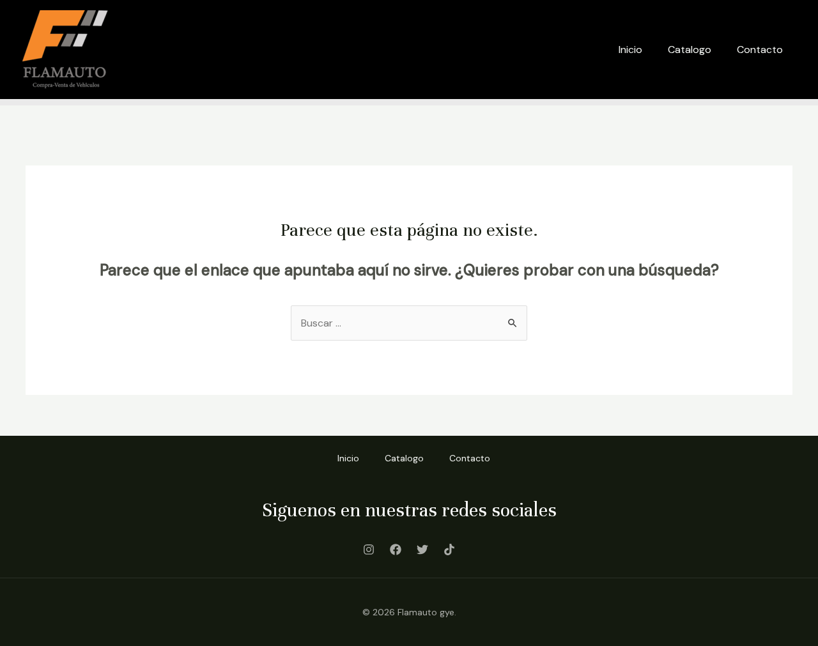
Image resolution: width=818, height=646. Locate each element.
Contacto (760, 49)
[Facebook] (395, 549)
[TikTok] (449, 549)
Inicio (630, 49)
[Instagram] (368, 549)
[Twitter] (422, 549)
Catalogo (689, 49)
